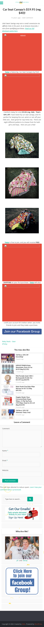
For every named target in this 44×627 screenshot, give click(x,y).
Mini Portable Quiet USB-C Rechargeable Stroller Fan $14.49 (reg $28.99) (24, 378)
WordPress (38, 624)
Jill (17, 560)
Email (5, 460)
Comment (6, 428)
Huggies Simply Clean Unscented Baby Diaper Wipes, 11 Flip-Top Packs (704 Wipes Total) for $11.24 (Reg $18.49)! (25, 401)
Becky (25, 560)
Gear (14, 341)
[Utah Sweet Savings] (22, 2)
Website (5, 470)
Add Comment (27, 18)
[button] (38, 131)
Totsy (7, 72)
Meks (23, 624)
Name (5, 451)
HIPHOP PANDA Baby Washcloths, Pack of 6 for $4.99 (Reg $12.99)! (24, 367)
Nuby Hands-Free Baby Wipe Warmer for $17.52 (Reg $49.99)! (25, 388)
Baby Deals (6, 341)
